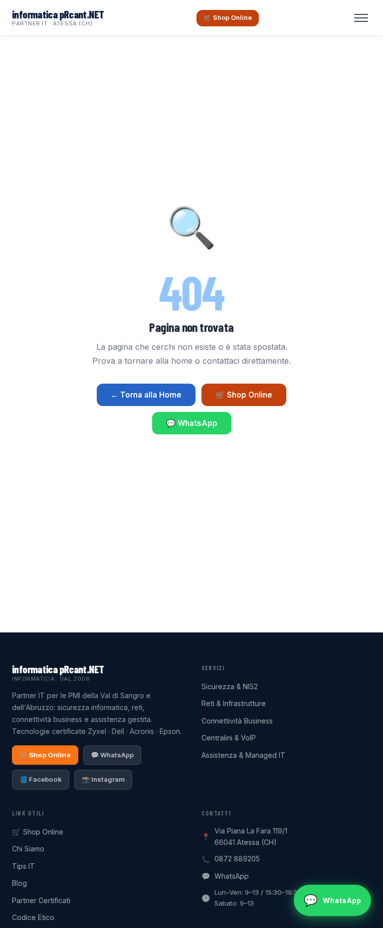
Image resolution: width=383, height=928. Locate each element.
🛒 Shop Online (227, 17)
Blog (19, 883)
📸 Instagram (103, 779)
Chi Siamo (28, 848)
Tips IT (23, 866)
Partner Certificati (41, 900)
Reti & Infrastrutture (233, 703)
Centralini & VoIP (228, 737)
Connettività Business (237, 721)
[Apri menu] (361, 18)
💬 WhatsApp (191, 423)
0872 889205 (237, 858)
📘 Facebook (40, 779)
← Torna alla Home (146, 395)
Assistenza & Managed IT (243, 755)
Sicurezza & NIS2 (229, 686)
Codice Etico (33, 917)
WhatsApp (231, 876)
